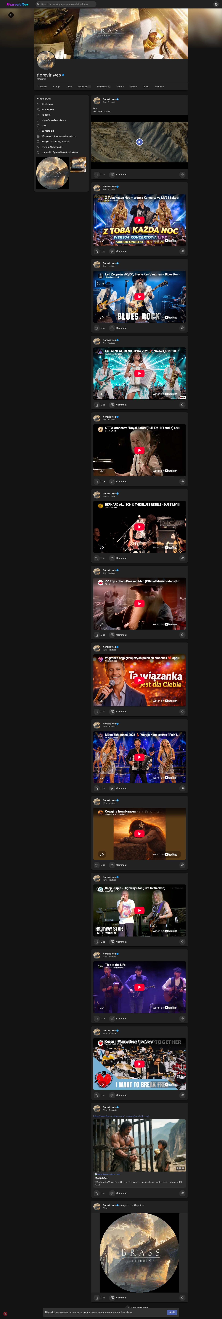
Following (84, 86)
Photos (120, 86)
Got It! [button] (172, 1312)
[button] (66, 4)
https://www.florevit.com (54, 120)
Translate (112, 102)
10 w (105, 650)
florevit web (109, 99)
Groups (57, 86)
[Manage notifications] (5, 1314)
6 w (104, 573)
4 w (104, 266)
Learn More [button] (126, 1312)
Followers (103, 86)
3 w (104, 102)
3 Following (47, 104)
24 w (105, 1110)
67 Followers (48, 109)
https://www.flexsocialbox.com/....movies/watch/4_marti (121, 1116)
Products (159, 86)
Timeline (43, 86)
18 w (105, 803)
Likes (69, 86)
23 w (105, 1033)
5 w (104, 496)
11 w (105, 727)
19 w (105, 957)
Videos (133, 86)
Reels (145, 86)
